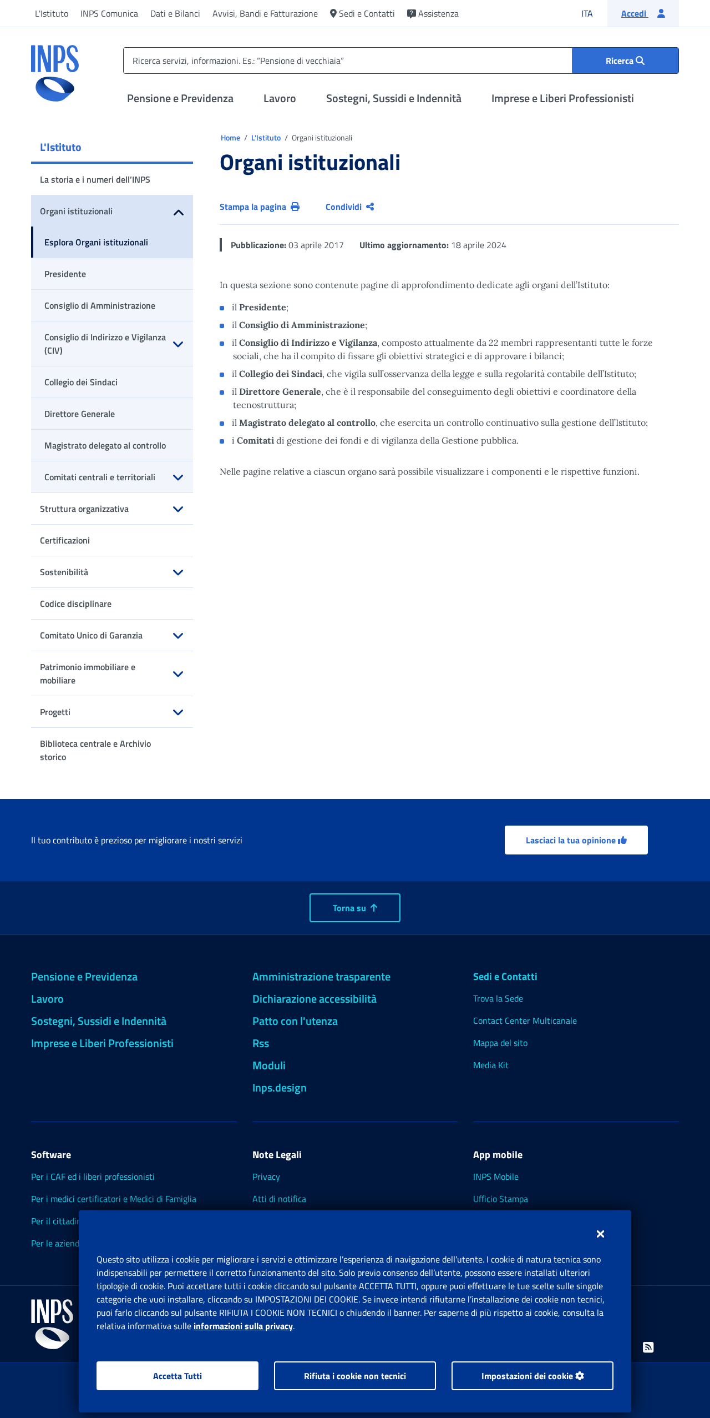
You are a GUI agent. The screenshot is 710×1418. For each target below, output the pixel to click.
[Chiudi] (600, 1233)
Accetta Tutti (177, 1375)
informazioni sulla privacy (243, 1325)
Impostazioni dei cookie (528, 1375)
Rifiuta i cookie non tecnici (355, 1375)
